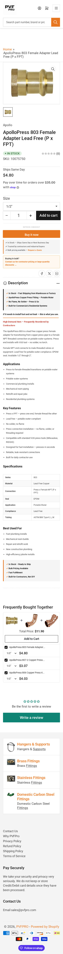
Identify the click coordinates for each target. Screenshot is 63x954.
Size (6, 198)
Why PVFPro (11, 836)
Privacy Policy (12, 841)
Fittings (31, 766)
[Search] (55, 22)
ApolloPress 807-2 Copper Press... (27, 660)
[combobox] (31, 22)
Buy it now (31, 234)
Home (7, 49)
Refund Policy (12, 846)
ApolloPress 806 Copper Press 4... (27, 672)
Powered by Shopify (45, 927)
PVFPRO (22, 927)
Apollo (7, 125)
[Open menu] (56, 8)
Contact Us (10, 831)
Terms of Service (14, 856)
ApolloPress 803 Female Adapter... (27, 647)
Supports (39, 749)
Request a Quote (35, 250)
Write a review (31, 718)
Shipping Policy (13, 851)
